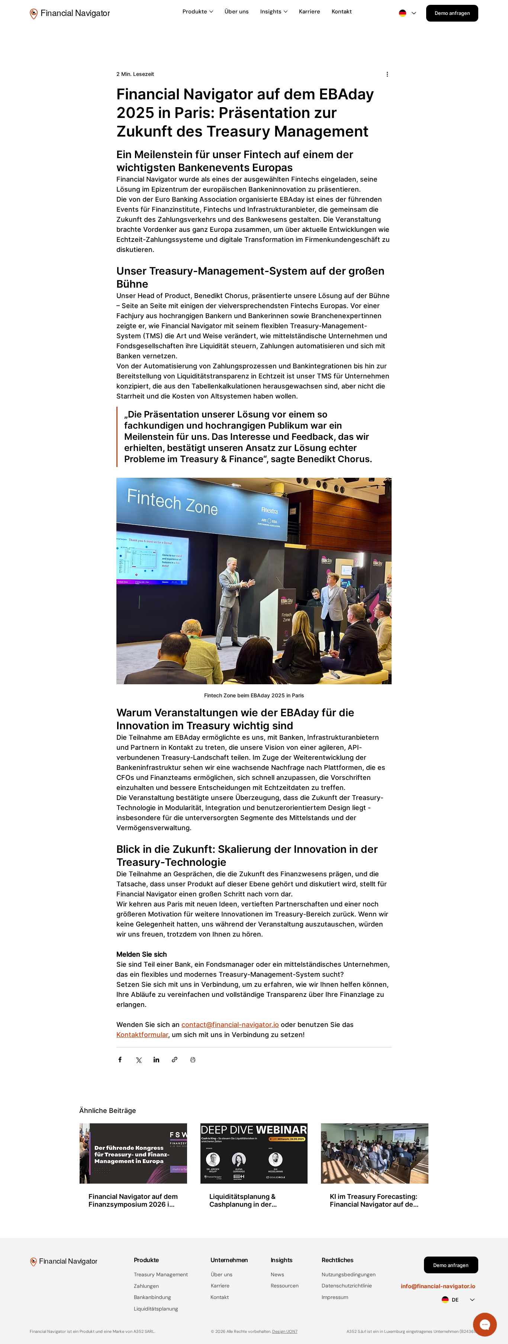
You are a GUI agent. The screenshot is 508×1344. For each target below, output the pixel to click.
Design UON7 (285, 1331)
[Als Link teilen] (174, 1059)
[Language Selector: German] (407, 13)
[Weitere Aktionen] (387, 73)
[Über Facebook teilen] (119, 1059)
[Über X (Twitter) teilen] (138, 1059)
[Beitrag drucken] (192, 1059)
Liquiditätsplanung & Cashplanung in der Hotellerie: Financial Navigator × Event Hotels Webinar (249, 1200)
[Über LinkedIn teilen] (156, 1059)
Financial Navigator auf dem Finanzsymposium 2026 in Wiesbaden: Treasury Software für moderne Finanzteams (133, 1200)
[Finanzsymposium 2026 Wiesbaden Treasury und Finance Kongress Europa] (133, 1153)
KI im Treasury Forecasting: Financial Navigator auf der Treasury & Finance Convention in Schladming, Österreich (373, 1200)
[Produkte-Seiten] (211, 11)
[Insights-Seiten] (285, 11)
